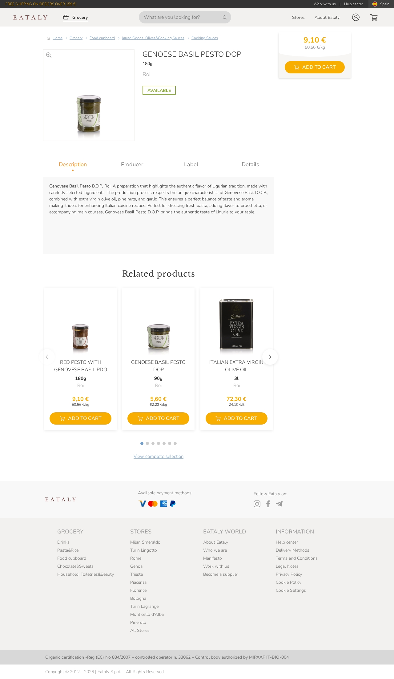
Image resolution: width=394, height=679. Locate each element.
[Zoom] (48, 55)
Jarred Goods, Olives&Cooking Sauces (153, 37)
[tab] (72, 164)
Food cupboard (102, 37)
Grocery (76, 37)
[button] (356, 17)
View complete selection (158, 456)
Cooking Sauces (204, 37)
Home (57, 37)
